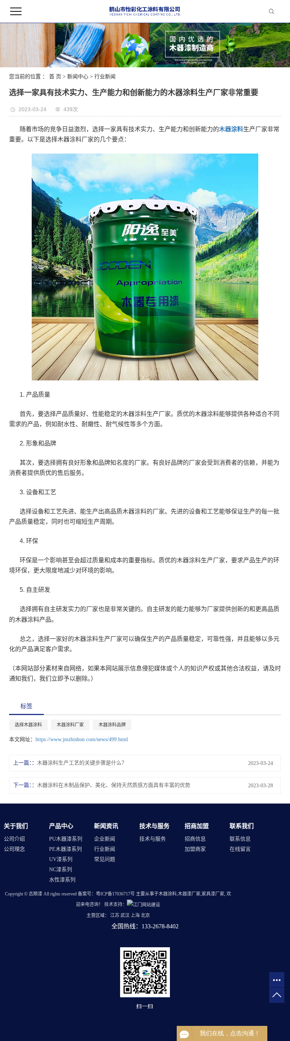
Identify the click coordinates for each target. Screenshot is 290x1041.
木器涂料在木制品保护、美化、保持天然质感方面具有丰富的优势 (113, 785)
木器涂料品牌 (112, 725)
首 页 (55, 76)
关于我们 (16, 826)
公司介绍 (14, 839)
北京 (145, 915)
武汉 (125, 915)
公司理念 (14, 849)
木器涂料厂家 (70, 725)
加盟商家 (195, 849)
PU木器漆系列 (65, 839)
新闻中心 (77, 76)
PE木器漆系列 (65, 849)
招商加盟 (197, 826)
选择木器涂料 (28, 725)
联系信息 (240, 839)
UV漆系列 (60, 859)
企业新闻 (104, 839)
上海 (135, 915)
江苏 (114, 915)
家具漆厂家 (213, 894)
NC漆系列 (60, 869)
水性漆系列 (62, 880)
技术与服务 (154, 826)
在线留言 (240, 849)
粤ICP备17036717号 (115, 894)
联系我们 (242, 826)
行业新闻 (105, 76)
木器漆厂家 (189, 894)
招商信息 (195, 839)
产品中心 (61, 826)
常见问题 (104, 859)
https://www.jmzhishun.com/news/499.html (81, 739)
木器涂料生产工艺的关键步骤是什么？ (82, 763)
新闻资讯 (106, 826)
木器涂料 (168, 894)
